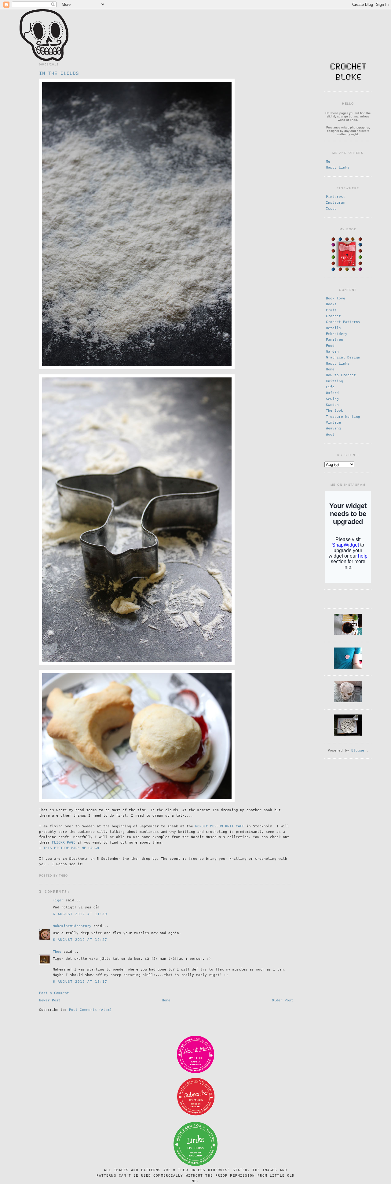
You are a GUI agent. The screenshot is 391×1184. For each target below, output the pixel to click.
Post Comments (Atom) (90, 1010)
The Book (334, 411)
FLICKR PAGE (63, 842)
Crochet (333, 316)
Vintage (333, 423)
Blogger (358, 750)
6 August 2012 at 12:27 (80, 940)
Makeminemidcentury (72, 926)
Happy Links (337, 167)
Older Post (282, 1000)
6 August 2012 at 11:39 (80, 914)
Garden (332, 352)
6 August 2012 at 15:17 (80, 982)
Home (166, 1000)
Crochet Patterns (343, 322)
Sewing (332, 399)
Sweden (332, 405)
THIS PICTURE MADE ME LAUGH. (72, 848)
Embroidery (336, 334)
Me (328, 162)
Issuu (331, 209)
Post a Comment (54, 993)
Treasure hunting (343, 417)
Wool (330, 434)
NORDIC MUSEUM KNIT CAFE (219, 826)
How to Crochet (341, 375)
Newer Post (49, 1000)
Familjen (334, 340)
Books (331, 304)
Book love (335, 298)
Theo (57, 952)
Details (333, 328)
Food (330, 346)
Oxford (332, 393)
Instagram (335, 203)
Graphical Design (343, 357)
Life (330, 387)
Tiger (58, 900)
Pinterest (335, 197)
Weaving (333, 428)
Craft (331, 310)
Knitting (334, 381)
